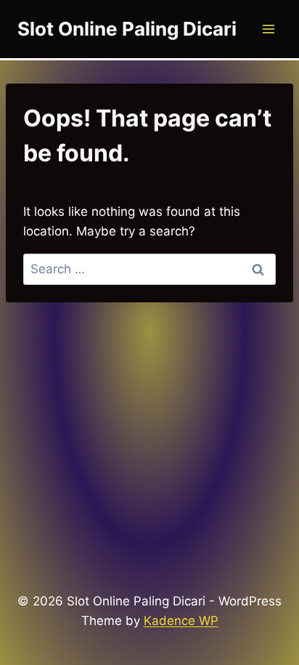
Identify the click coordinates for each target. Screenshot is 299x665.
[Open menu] (268, 28)
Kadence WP (181, 620)
